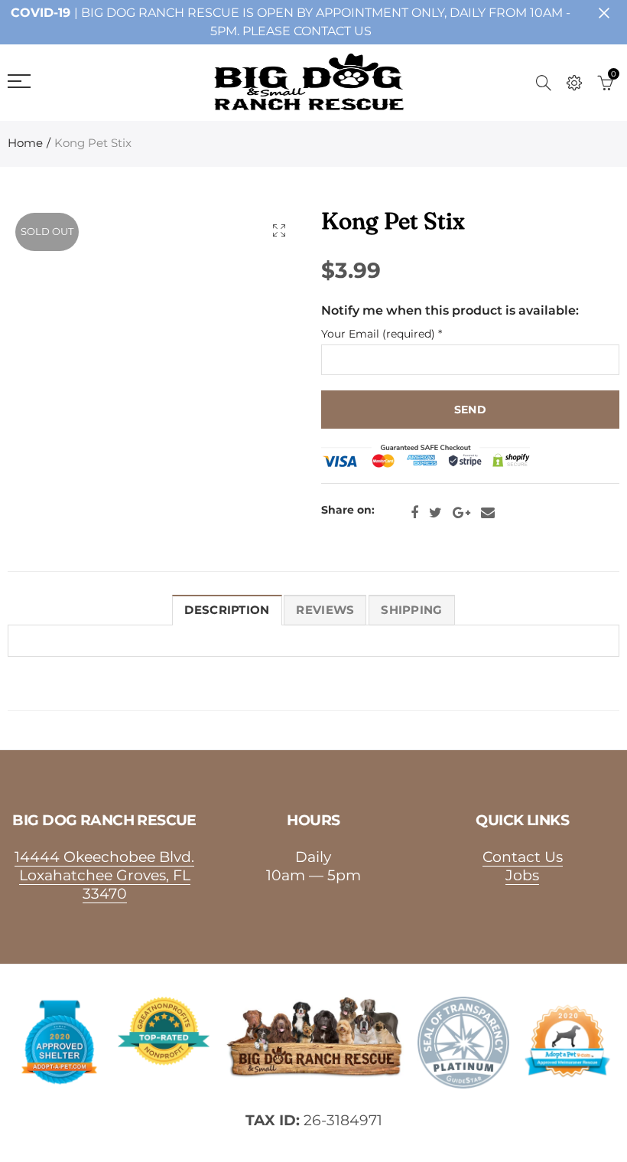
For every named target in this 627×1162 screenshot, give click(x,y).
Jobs (522, 875)
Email (488, 513)
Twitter (435, 513)
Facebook (414, 513)
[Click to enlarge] (279, 230)
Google (461, 513)
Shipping (411, 610)
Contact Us (522, 856)
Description (226, 610)
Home (25, 143)
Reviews (325, 610)
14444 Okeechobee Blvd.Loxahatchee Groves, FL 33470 (104, 875)
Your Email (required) (381, 334)
